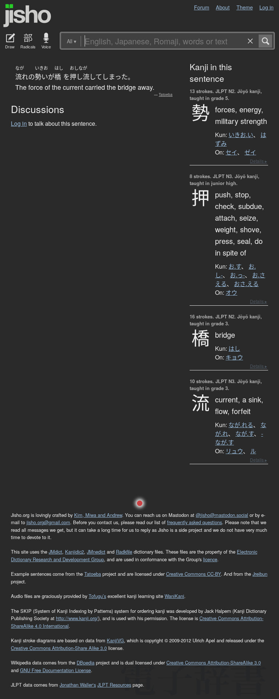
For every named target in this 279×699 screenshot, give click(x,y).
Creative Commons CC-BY (193, 573)
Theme (244, 7)
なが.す (244, 434)
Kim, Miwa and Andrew (98, 514)
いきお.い (241, 135)
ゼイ (250, 152)
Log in (266, 7)
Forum (201, 7)
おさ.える (246, 284)
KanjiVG (115, 640)
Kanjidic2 (74, 551)
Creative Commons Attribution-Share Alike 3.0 (59, 647)
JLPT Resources (114, 684)
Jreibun (259, 573)
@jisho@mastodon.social (222, 514)
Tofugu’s (97, 595)
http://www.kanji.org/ (77, 618)
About (223, 7)
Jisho (27, 15)
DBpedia (85, 662)
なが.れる (241, 425)
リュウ (234, 451)
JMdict (55, 551)
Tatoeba (166, 94)
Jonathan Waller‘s (78, 684)
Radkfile (124, 551)
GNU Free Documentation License (55, 670)
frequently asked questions (194, 522)
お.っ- (237, 275)
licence (210, 559)
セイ (231, 152)
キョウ (234, 357)
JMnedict (96, 551)
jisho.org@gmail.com (48, 522)
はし (234, 349)
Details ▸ (258, 161)
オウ (231, 293)
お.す (235, 266)
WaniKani (174, 595)
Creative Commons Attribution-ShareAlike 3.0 (213, 662)
